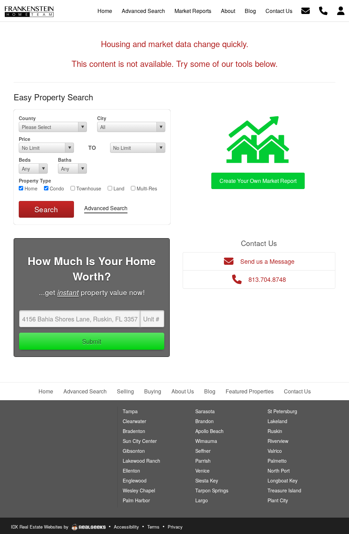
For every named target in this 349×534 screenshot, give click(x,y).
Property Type (35, 180)
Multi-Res (146, 188)
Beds (25, 159)
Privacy (175, 526)
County (27, 118)
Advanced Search (105, 208)
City (101, 118)
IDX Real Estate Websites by (40, 526)
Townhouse (88, 188)
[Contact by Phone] (323, 10)
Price (24, 138)
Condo (56, 188)
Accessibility (126, 526)
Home (30, 188)
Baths (65, 159)
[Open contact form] (305, 10)
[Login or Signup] (341, 10)
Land (118, 188)
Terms (153, 526)
